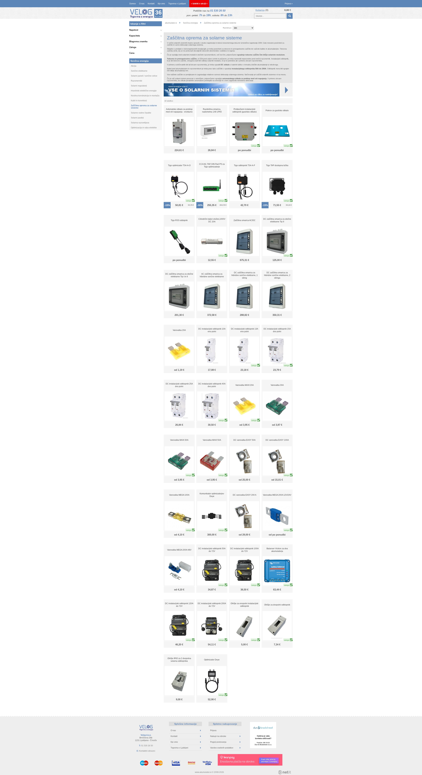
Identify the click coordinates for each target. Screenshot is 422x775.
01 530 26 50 (218, 10)
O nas (141, 3)
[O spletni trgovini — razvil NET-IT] (284, 772)
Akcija (133, 66)
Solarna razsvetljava (140, 123)
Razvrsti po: (227, 28)
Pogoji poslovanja (218, 742)
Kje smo (161, 3)
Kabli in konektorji (139, 100)
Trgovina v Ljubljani (177, 3)
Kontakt (151, 3)
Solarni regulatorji (139, 86)
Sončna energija (139, 61)
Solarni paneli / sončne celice (144, 76)
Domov (132, 3)
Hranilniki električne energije (144, 91)
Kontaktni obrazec (147, 751)
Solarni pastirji (137, 118)
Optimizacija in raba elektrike (144, 128)
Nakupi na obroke (218, 736)
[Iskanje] (289, 16)
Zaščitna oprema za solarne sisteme (144, 106)
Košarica (260, 10)
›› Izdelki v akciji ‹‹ (199, 3)
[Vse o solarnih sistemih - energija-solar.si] (228, 89)
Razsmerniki (136, 81)
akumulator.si (171, 23)
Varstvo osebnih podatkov (221, 748)
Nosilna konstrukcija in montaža (145, 96)
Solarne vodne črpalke (141, 113)
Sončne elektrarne (139, 71)
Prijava (289, 4)
